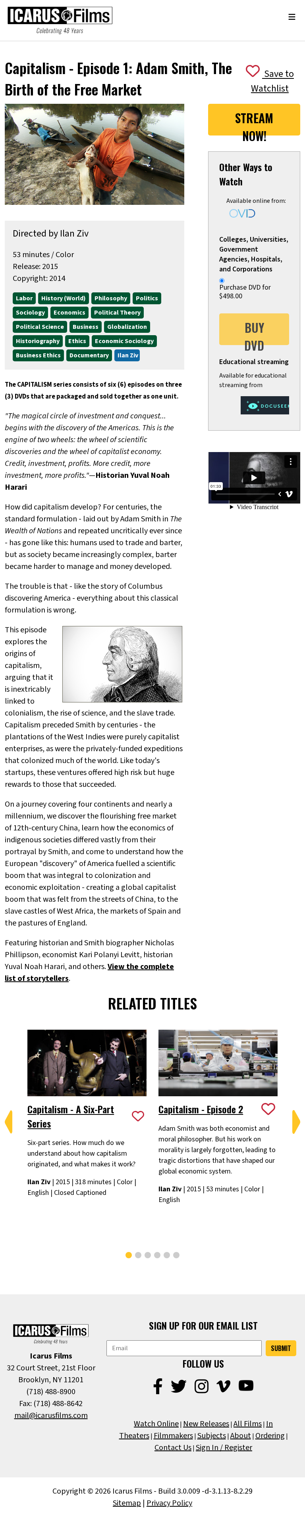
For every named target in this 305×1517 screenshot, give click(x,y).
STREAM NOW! (254, 122)
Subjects (211, 1435)
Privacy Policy (169, 1503)
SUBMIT (281, 1348)
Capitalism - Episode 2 (200, 1109)
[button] (9, 1122)
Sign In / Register (224, 1447)
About (240, 1435)
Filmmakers (173, 1435)
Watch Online (156, 1423)
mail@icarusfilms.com (51, 1415)
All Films (248, 1423)
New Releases (206, 1423)
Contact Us (172, 1447)
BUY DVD (254, 332)
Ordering (270, 1435)
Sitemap (127, 1503)
